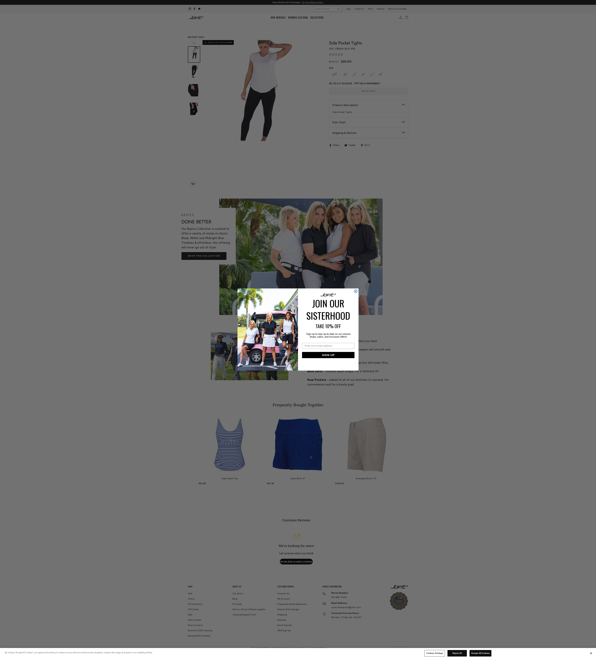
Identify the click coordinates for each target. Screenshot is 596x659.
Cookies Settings (434, 653)
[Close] (591, 653)
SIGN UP (328, 355)
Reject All (457, 653)
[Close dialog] (355, 291)
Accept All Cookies (480, 653)
